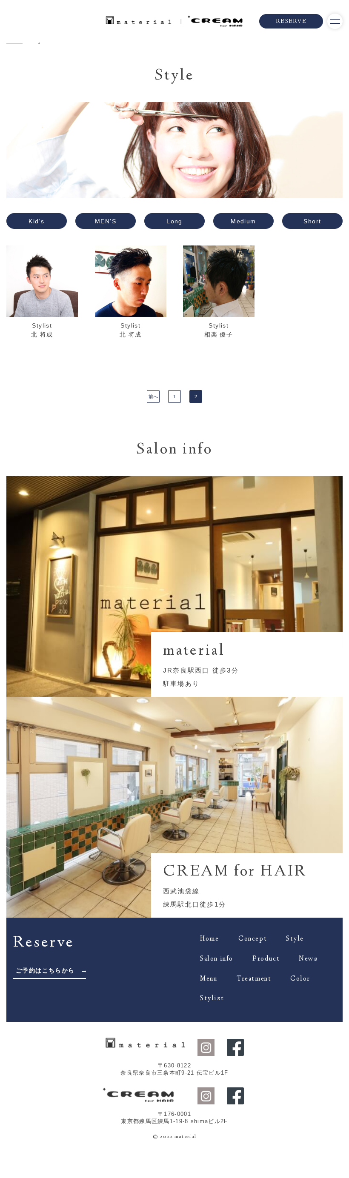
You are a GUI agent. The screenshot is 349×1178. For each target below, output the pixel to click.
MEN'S (105, 221)
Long (174, 221)
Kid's (36, 221)
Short (312, 221)
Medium (243, 221)
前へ (153, 396)
